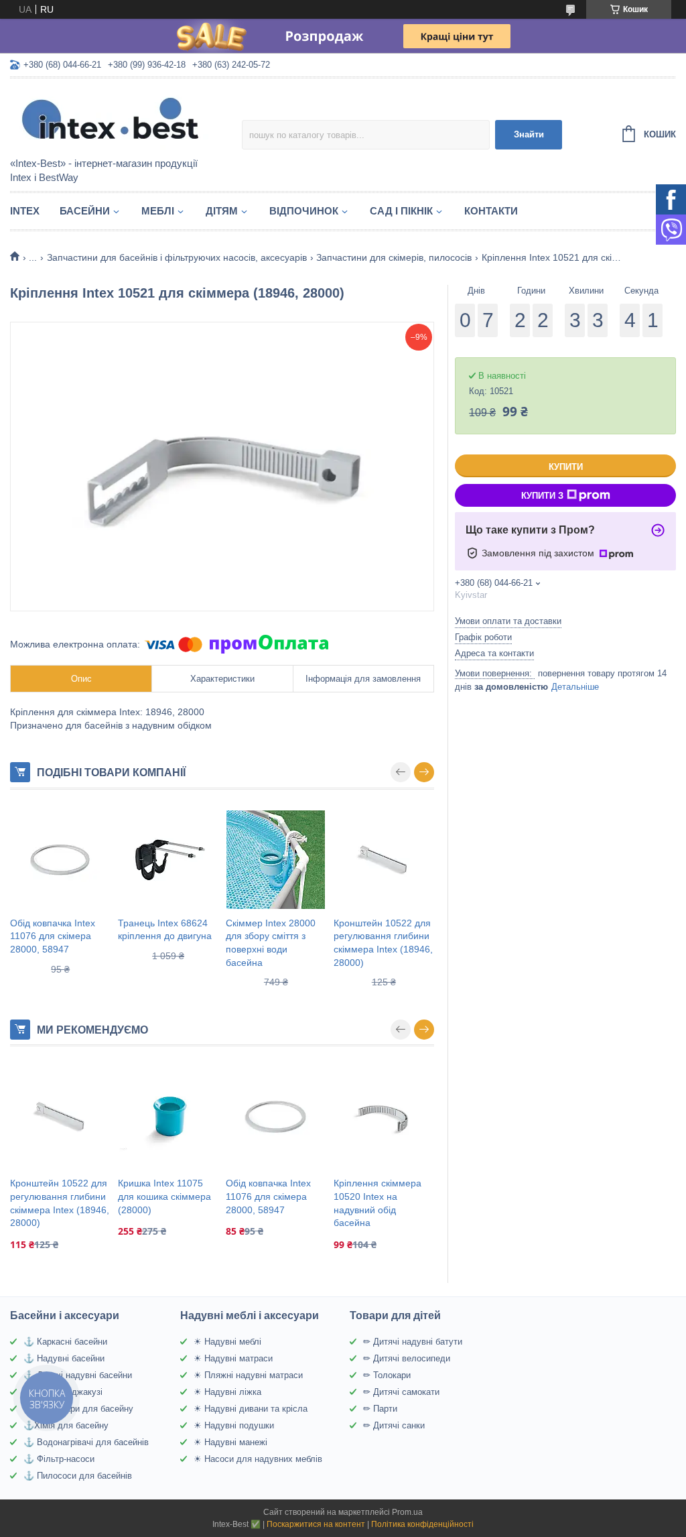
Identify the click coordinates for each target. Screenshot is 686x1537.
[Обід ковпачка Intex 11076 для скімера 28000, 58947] (60, 860)
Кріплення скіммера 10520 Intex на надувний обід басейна (377, 1203)
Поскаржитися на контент (316, 1524)
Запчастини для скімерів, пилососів (394, 257)
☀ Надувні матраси (233, 1358)
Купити (566, 467)
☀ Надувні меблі (227, 1342)
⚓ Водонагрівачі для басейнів (86, 1442)
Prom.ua (407, 1512)
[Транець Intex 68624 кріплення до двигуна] (168, 860)
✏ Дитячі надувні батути (412, 1342)
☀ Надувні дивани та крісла (250, 1409)
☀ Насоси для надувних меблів (258, 1459)
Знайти (529, 134)
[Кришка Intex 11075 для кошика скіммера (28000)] (168, 1116)
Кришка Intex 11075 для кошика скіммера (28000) (164, 1196)
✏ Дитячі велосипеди (406, 1358)
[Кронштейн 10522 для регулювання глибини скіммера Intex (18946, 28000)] (384, 860)
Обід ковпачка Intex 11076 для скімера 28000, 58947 (52, 936)
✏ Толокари (387, 1375)
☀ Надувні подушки (234, 1425)
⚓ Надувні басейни (64, 1358)
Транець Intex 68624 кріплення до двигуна (165, 930)
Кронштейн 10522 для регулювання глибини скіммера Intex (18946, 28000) (383, 943)
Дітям (222, 211)
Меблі (157, 211)
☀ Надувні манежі (230, 1442)
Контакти (491, 211)
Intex (25, 211)
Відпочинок (303, 211)
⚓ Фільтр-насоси (58, 1459)
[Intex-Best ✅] (126, 118)
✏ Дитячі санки (394, 1425)
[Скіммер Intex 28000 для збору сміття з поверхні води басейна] (276, 860)
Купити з (542, 496)
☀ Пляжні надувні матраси (248, 1375)
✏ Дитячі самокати (401, 1392)
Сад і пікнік (401, 211)
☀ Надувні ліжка (227, 1392)
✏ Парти (380, 1409)
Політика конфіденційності (422, 1524)
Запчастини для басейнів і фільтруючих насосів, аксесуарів (177, 257)
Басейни (85, 211)
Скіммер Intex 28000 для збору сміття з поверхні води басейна (271, 943)
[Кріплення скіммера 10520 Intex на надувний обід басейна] (384, 1116)
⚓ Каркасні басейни (65, 1342)
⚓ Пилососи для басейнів (77, 1476)
